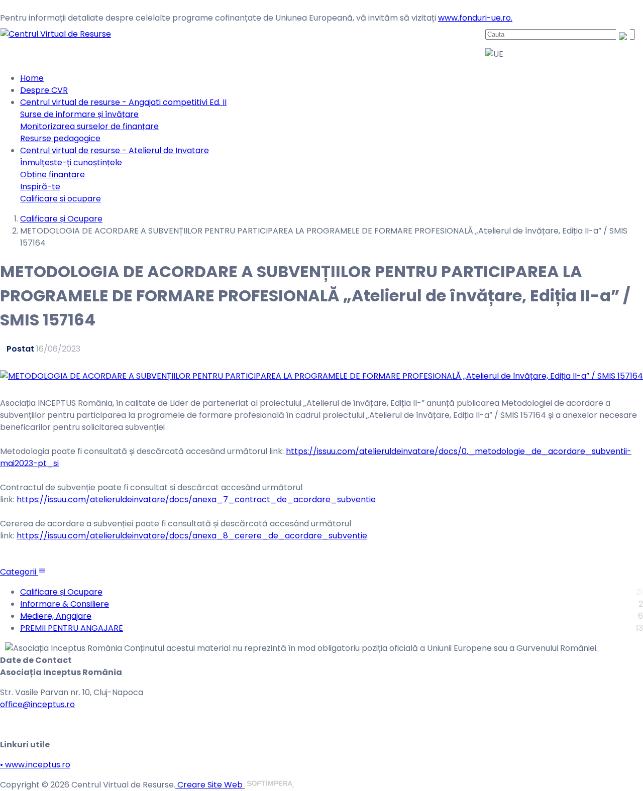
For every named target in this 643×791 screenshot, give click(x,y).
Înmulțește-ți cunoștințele (71, 162)
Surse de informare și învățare (79, 114)
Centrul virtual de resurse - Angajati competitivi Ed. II (123, 102)
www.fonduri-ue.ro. (475, 18)
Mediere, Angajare (55, 616)
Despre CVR (44, 90)
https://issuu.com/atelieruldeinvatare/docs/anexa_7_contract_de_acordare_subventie (196, 499)
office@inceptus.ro (37, 704)
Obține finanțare (52, 174)
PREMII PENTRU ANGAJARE (71, 628)
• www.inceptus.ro (35, 764)
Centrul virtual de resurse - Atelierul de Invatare (114, 150)
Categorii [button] (19, 572)
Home (32, 78)
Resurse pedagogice (60, 138)
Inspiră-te (40, 186)
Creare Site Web (210, 784)
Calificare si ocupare (60, 198)
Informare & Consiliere (64, 604)
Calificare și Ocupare (61, 218)
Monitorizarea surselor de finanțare (89, 126)
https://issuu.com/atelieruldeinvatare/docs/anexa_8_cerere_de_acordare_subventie (192, 535)
